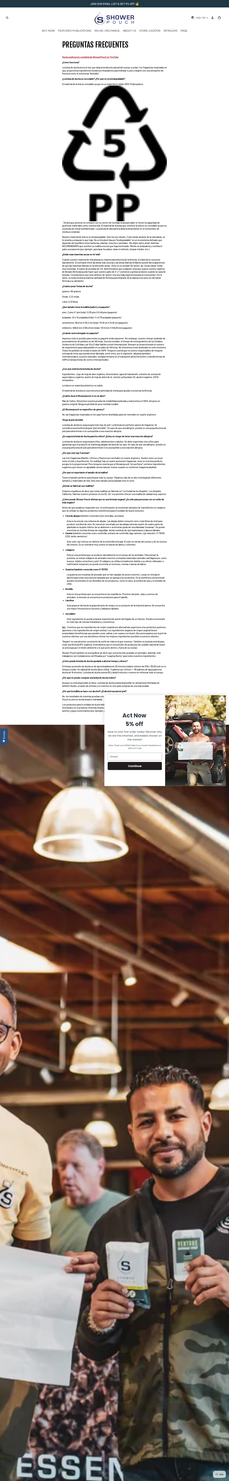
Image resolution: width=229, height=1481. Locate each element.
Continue (135, 766)
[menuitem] (48, 30)
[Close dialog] (222, 699)
